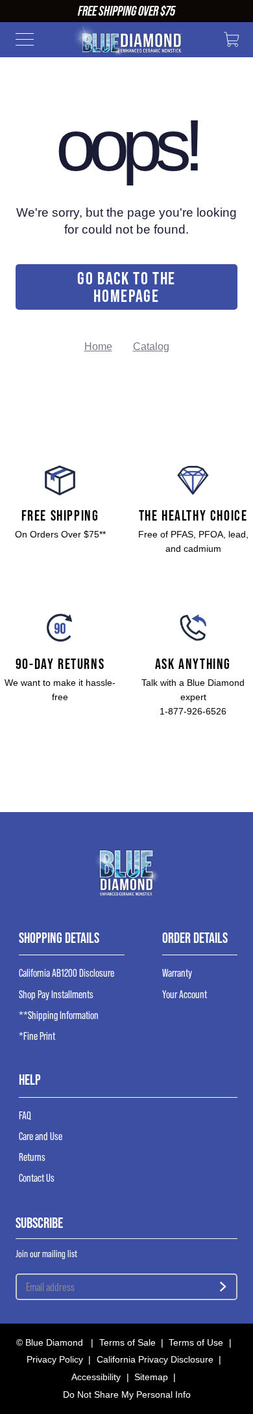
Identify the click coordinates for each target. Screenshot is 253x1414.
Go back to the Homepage (126, 287)
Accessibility (96, 1377)
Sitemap (151, 1377)
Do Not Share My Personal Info (127, 1394)
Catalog (151, 346)
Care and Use (40, 1136)
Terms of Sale (127, 1342)
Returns (32, 1157)
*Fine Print (37, 1036)
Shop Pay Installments (56, 994)
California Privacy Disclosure (155, 1359)
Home (98, 346)
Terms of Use (196, 1342)
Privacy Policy (55, 1359)
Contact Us (36, 1178)
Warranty (177, 973)
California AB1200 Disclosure (66, 973)
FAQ (25, 1115)
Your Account (184, 994)
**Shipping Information (59, 1015)
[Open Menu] (25, 42)
